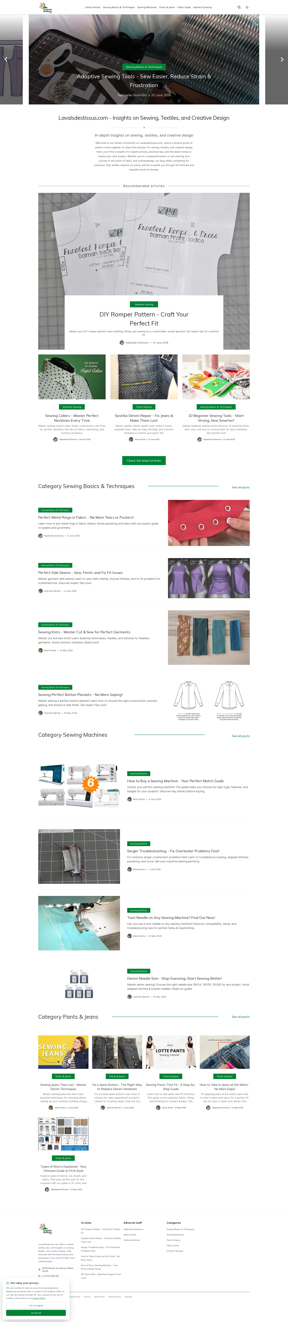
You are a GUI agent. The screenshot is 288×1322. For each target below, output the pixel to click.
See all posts (241, 487)
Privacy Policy (74, 1297)
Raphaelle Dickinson (133, 1229)
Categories (174, 1222)
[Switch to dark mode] (247, 7)
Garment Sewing (202, 7)
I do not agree (36, 1305)
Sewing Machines (147, 7)
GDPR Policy (99, 1297)
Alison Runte (130, 1234)
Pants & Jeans (167, 7)
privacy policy (39, 1298)
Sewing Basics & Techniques (119, 7)
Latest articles (92, 7)
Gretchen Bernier (132, 1240)
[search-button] (239, 7)
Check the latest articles (144, 460)
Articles (86, 1222)
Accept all (36, 1312)
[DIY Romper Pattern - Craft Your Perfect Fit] (144, 271)
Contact (87, 1297)
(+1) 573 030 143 (50, 1276)
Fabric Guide (184, 7)
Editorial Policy (114, 1297)
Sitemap (128, 1297)
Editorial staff (133, 1222)
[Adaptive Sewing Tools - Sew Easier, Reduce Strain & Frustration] (144, 59)
